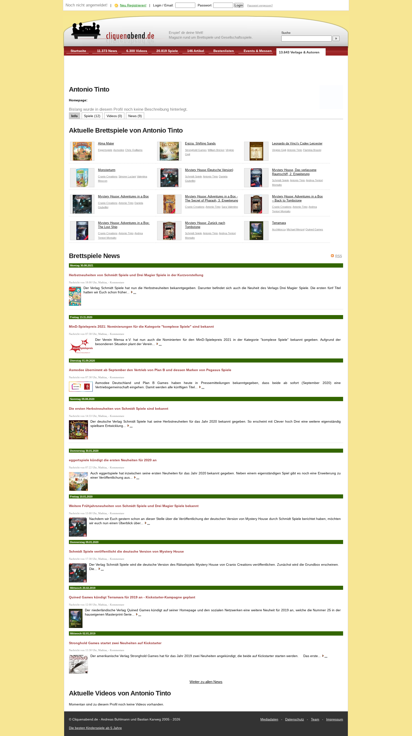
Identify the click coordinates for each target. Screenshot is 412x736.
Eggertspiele (105, 150)
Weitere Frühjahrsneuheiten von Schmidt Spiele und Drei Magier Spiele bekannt (134, 506)
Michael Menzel (295, 229)
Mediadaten (269, 719)
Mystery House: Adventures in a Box (123, 196)
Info (74, 116)
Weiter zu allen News (206, 682)
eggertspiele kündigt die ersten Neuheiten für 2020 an (113, 460)
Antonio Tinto (294, 150)
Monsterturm (106, 170)
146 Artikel (195, 51)
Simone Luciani (127, 176)
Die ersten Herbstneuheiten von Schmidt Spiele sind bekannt (118, 408)
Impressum (334, 719)
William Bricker (216, 150)
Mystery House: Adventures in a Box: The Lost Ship (124, 225)
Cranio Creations (108, 176)
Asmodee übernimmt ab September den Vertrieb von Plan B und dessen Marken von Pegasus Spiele (150, 370)
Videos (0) (114, 116)
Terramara (279, 223)
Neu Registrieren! (133, 5)
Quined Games (314, 229)
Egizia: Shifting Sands (200, 143)
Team (315, 719)
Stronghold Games (196, 150)
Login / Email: (163, 5)
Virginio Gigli (279, 150)
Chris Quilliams (134, 150)
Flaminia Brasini (312, 150)
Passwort (204, 5)
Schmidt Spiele (193, 176)
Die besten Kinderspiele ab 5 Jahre (95, 728)
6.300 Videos (136, 51)
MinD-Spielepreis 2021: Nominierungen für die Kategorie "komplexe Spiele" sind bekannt (141, 326)
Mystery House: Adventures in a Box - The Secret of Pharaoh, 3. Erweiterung (211, 198)
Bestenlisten (223, 51)
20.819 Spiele (167, 51)
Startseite (78, 51)
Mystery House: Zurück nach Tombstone (205, 225)
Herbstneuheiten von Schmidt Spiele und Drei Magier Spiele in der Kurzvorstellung (136, 275)
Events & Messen (258, 51)
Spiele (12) (92, 116)
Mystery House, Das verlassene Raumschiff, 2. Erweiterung (294, 172)
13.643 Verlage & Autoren (299, 52)
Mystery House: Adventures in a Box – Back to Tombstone (297, 198)
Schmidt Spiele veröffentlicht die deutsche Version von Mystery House (126, 551)
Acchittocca (279, 229)
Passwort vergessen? (260, 5)
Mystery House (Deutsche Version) (209, 170)
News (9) (135, 116)
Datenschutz (294, 719)
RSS (338, 256)
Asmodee (118, 150)
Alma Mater (106, 143)
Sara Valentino (229, 206)
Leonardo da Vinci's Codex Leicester (297, 143)
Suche (285, 33)
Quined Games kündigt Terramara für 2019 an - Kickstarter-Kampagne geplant (132, 597)
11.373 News (107, 51)
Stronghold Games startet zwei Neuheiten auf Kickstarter (115, 643)
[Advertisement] (206, 71)
